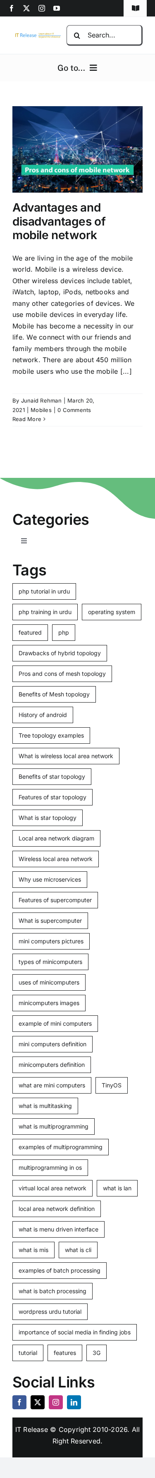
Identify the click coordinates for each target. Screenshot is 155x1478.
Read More (26, 419)
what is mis (33, 1249)
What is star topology (47, 817)
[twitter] (26, 8)
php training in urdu (45, 611)
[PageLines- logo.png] (36, 35)
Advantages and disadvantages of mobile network (58, 221)
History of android (43, 714)
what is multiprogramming (53, 1126)
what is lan (117, 1188)
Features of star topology (52, 797)
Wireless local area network (56, 858)
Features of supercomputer (55, 899)
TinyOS (112, 1085)
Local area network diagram (56, 838)
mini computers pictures (51, 941)
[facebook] (11, 8)
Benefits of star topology (52, 776)
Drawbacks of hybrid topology (60, 652)
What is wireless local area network (66, 755)
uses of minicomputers (49, 982)
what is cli (78, 1249)
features (65, 1352)
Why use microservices (50, 879)
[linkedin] (74, 1402)
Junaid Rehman (41, 400)
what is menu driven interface (58, 1229)
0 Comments (74, 410)
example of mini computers (55, 1023)
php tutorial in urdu (44, 591)
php (63, 632)
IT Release (31, 1429)
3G (96, 1352)
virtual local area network (52, 1188)
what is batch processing (52, 1290)
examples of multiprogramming (61, 1146)
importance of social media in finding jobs (75, 1332)
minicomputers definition (52, 1064)
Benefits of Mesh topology (54, 694)
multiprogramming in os (50, 1167)
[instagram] (41, 8)
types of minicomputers (50, 961)
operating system (111, 611)
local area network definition (57, 1208)
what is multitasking (45, 1105)
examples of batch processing (59, 1270)
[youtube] (56, 8)
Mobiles (41, 410)
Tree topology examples (51, 735)
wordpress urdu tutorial (50, 1311)
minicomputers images (49, 1002)
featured (30, 632)
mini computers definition (52, 1043)
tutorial (28, 1352)
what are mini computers (52, 1085)
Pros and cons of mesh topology (62, 673)
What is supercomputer (50, 920)
